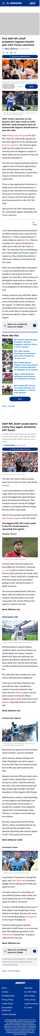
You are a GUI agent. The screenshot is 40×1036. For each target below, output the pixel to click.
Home (4, 406)
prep (7, 485)
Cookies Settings (9, 1014)
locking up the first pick (16, 135)
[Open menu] (3, 3)
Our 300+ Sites (30, 992)
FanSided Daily (8, 996)
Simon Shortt (10, 445)
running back (31, 917)
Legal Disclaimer (31, 1003)
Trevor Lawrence (11, 145)
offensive (19, 692)
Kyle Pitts (25, 240)
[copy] (15, 52)
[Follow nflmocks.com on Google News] (34, 325)
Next (31, 86)
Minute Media (12, 1020)
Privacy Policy (7, 1000)
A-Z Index (28, 1007)
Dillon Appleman (11, 49)
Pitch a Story (29, 996)
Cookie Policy (7, 1003)
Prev (8, 86)
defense (5, 702)
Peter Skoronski (18, 880)
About (4, 988)
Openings (28, 988)
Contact (5, 992)
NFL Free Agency (14, 971)
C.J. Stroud (7, 570)
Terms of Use (30, 1000)
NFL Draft (12, 406)
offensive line (7, 935)
